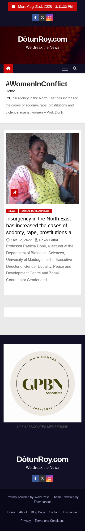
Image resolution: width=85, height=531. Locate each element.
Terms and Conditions (49, 520)
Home (10, 91)
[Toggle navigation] (65, 68)
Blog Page (38, 512)
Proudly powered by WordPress (29, 497)
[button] (76, 68)
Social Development (35, 211)
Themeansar (42, 502)
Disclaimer (70, 512)
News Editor (48, 240)
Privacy (26, 520)
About (23, 512)
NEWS (12, 211)
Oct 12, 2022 (22, 240)
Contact (54, 512)
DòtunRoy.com (42, 39)
